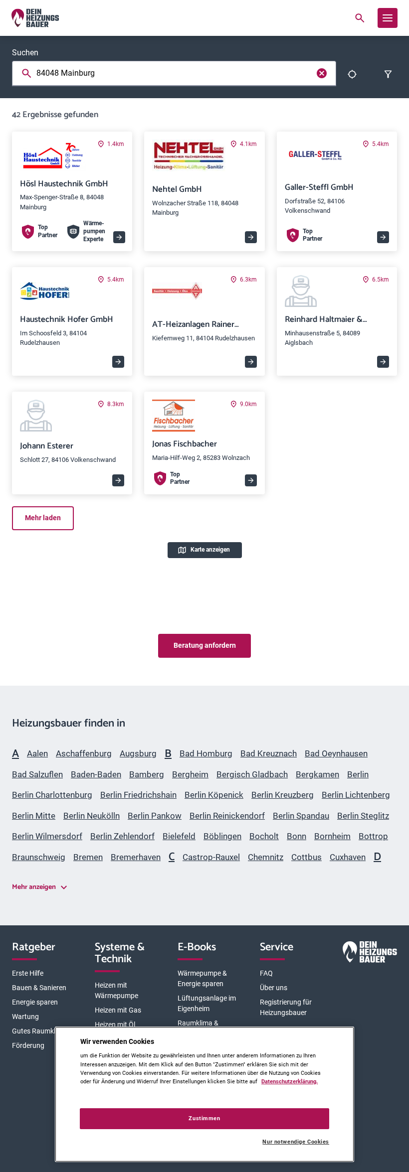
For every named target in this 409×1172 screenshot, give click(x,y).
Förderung (28, 1045)
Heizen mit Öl (115, 1024)
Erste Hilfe (27, 973)
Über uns (273, 988)
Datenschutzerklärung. (289, 1081)
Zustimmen (204, 1118)
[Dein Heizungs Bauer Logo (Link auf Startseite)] (35, 17)
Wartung (25, 1017)
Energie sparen (35, 1002)
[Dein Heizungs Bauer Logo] (370, 953)
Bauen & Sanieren (39, 988)
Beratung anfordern (205, 645)
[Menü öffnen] (388, 18)
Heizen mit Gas (118, 1010)
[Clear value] (322, 73)
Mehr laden (43, 518)
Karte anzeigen (210, 549)
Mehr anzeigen (34, 887)
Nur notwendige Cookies (295, 1142)
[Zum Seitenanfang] (385, 582)
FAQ (266, 973)
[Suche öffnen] (360, 18)
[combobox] (176, 73)
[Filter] (388, 74)
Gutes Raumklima (39, 1031)
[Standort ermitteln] (352, 74)
